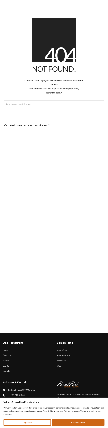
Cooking (30, 220)
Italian (29, 162)
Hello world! (13, 138)
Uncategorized (32, 142)
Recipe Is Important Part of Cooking (27, 313)
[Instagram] (97, 2)
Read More (50, 142)
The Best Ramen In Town (20, 274)
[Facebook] (93, 2)
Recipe (29, 181)
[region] (54, 413)
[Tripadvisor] (102, 2)
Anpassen (27, 422)
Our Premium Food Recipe (21, 235)
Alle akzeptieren (78, 422)
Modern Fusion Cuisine (19, 196)
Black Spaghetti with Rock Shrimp (26, 157)
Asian (27, 240)
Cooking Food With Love (21, 177)
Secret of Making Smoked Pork (24, 294)
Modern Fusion (34, 318)
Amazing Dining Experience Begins (27, 216)
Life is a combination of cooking (25, 255)
